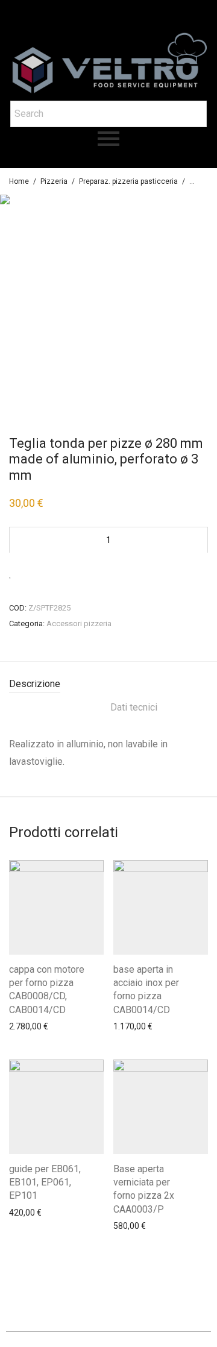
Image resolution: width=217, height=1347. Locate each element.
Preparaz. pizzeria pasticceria (128, 181)
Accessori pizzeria (79, 623)
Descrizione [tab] (34, 683)
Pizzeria (54, 181)
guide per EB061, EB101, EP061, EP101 (45, 1182)
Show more (27, 1033)
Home (19, 181)
